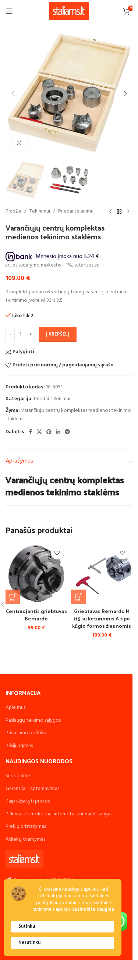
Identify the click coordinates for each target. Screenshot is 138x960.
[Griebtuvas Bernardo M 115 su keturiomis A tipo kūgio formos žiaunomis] (102, 574)
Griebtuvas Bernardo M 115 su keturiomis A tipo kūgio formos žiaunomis (101, 618)
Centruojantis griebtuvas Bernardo (36, 614)
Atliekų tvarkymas (25, 839)
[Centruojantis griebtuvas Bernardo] (36, 574)
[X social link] (39, 432)
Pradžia (13, 211)
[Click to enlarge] (19, 142)
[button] (13, 93)
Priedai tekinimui (76, 211)
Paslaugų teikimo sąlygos (33, 720)
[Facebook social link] (30, 432)
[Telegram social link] (67, 432)
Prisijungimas (19, 746)
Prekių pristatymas (26, 826)
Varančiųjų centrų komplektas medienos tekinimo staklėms (68, 414)
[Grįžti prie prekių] (119, 211)
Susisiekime (18, 776)
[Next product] (128, 211)
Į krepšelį (57, 334)
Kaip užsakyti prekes (28, 801)
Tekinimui (39, 211)
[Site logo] (69, 11)
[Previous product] (110, 211)
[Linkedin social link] (58, 432)
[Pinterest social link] (49, 432)
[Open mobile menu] (9, 11)
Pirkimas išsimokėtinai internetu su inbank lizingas (59, 814)
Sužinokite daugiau (93, 909)
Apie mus (15, 707)
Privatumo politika (26, 733)
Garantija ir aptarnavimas (32, 789)
